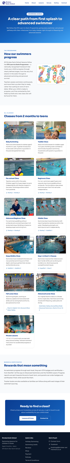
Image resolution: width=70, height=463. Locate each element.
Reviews (28, 448)
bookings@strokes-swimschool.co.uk (59, 448)
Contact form (55, 441)
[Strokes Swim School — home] (8, 3)
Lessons (41, 3)
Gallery (56, 3)
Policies (28, 457)
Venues (49, 3)
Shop (27, 451)
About (34, 3)
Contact (64, 3)
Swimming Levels (31, 444)
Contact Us (44, 418)
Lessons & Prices (28, 418)
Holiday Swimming (31, 441)
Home (27, 3)
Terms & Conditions (32, 460)
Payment (28, 454)
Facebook (54, 444)
